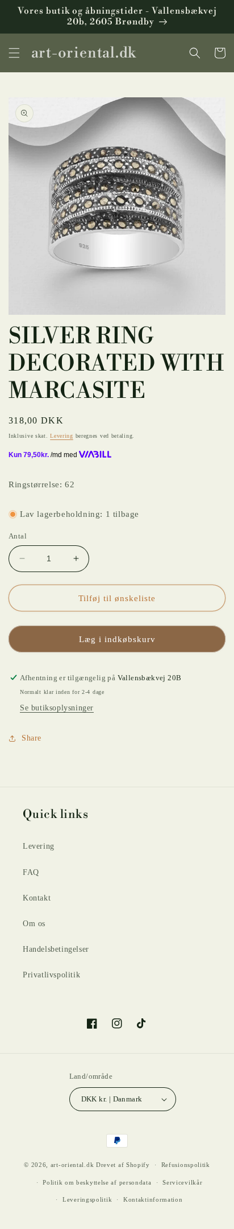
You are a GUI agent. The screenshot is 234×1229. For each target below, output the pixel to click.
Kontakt (37, 898)
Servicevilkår (182, 1182)
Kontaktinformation (153, 1199)
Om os (34, 923)
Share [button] (31, 738)
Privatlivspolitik (51, 975)
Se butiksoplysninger (57, 708)
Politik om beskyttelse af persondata (97, 1182)
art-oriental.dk (72, 1164)
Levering (61, 436)
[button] (14, 52)
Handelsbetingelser (56, 949)
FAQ (31, 872)
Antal (18, 536)
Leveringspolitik (87, 1199)
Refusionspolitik (185, 1164)
